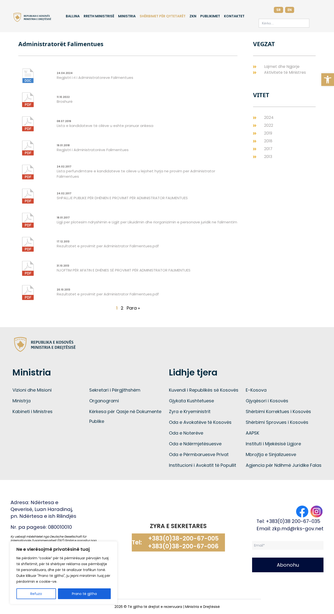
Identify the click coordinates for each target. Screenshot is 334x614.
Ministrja (21, 401)
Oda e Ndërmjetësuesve (195, 444)
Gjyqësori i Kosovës (267, 401)
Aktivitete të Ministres (285, 72)
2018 (268, 141)
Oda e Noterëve (186, 433)
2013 (268, 156)
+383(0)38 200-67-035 (293, 521)
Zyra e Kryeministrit (190, 411)
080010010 (60, 527)
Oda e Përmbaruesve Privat (199, 454)
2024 (269, 117)
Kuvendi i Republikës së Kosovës (203, 390)
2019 (268, 133)
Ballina (73, 16)
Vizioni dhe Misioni (32, 390)
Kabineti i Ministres (32, 411)
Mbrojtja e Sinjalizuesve (271, 454)
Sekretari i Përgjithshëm (114, 390)
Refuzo (36, 593)
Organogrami (104, 401)
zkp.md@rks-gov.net (297, 528)
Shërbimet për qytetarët (163, 16)
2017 (268, 149)
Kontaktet (234, 16)
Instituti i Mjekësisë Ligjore (273, 444)
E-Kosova (256, 390)
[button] (327, 79)
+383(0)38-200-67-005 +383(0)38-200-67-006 (183, 542)
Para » (133, 308)
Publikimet (210, 16)
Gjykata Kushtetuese (191, 401)
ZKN (192, 16)
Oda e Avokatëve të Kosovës (200, 422)
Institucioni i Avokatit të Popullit (202, 465)
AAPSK (252, 433)
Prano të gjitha (84, 593)
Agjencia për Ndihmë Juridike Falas (284, 465)
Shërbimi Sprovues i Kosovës (277, 422)
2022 (268, 125)
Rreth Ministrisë (99, 16)
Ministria (127, 16)
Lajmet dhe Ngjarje (282, 66)
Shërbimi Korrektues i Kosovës (278, 411)
